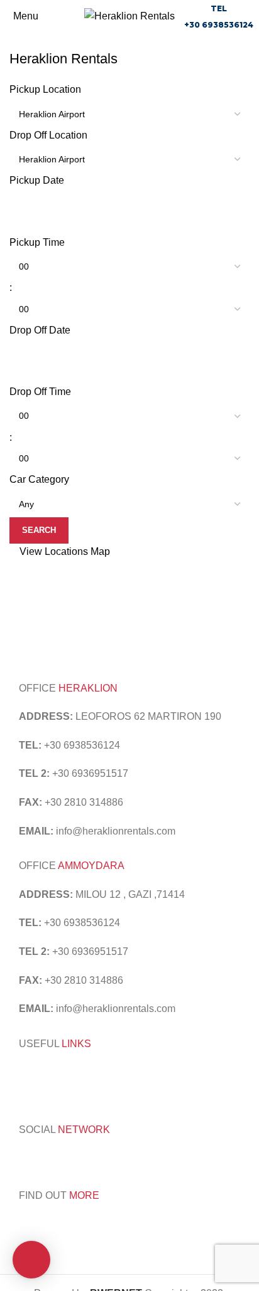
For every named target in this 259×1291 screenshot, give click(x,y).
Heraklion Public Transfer (75, 1088)
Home (19, 42)
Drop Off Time (40, 391)
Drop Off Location (48, 135)
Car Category (39, 479)
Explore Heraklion (168, 1072)
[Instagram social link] (43, 1159)
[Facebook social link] (27, 1159)
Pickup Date (36, 180)
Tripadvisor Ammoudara (72, 1072)
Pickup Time (37, 242)
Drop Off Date (39, 330)
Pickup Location (45, 89)
